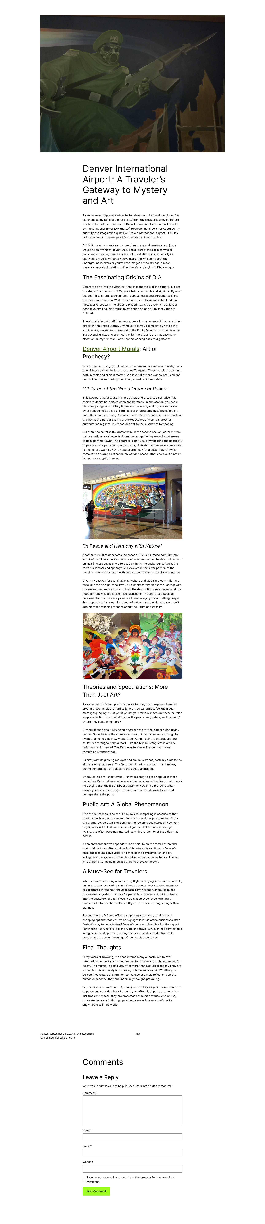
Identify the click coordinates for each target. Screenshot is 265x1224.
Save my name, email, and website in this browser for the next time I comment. (130, 1179)
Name (87, 1130)
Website (88, 1161)
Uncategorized (85, 1033)
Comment (90, 1093)
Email (87, 1146)
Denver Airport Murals (111, 348)
